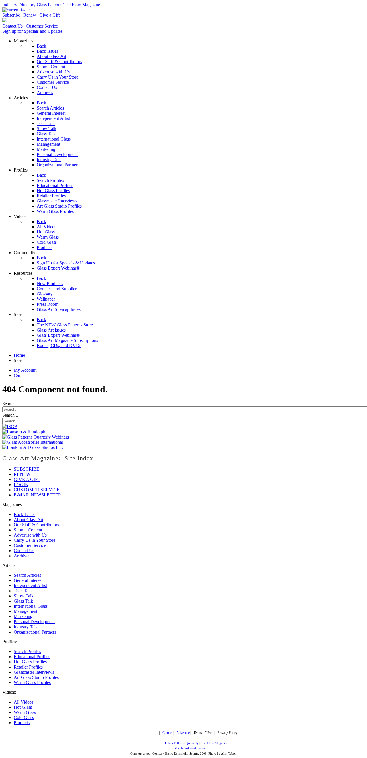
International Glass (31, 606)
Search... (10, 403)
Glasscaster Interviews (34, 672)
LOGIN (21, 484)
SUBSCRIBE (26, 469)
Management (25, 611)
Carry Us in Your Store (34, 540)
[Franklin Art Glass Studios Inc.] (32, 447)
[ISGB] (9, 426)
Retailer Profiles (28, 667)
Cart (18, 375)
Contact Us (12, 26)
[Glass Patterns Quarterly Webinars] (35, 436)
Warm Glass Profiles (32, 682)
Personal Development (34, 621)
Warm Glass (25, 712)
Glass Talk (23, 601)
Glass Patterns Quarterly (181, 743)
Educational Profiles (32, 656)
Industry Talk (26, 626)
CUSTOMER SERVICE (37, 489)
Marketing (23, 616)
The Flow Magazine (81, 4)
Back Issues (24, 514)
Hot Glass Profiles (30, 661)
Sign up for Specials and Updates (32, 31)
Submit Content (28, 529)
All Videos (23, 701)
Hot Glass (23, 707)
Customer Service (42, 26)
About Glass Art (28, 519)
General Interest (28, 580)
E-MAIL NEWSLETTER (37, 494)
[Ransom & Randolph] (23, 431)
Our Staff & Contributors (36, 524)
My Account (25, 370)
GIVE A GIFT (27, 479)
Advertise (183, 733)
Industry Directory (19, 4)
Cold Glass (24, 717)
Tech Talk (23, 590)
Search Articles (27, 575)
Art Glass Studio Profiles (36, 677)
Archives (22, 555)
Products (22, 722)
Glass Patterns (49, 4)
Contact (167, 733)
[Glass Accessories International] (32, 442)
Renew (29, 15)
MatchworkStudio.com (190, 748)
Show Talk (24, 595)
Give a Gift (49, 15)
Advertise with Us (30, 535)
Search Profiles (27, 651)
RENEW (22, 474)
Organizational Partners (35, 632)
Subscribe (11, 15)
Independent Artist (30, 585)
